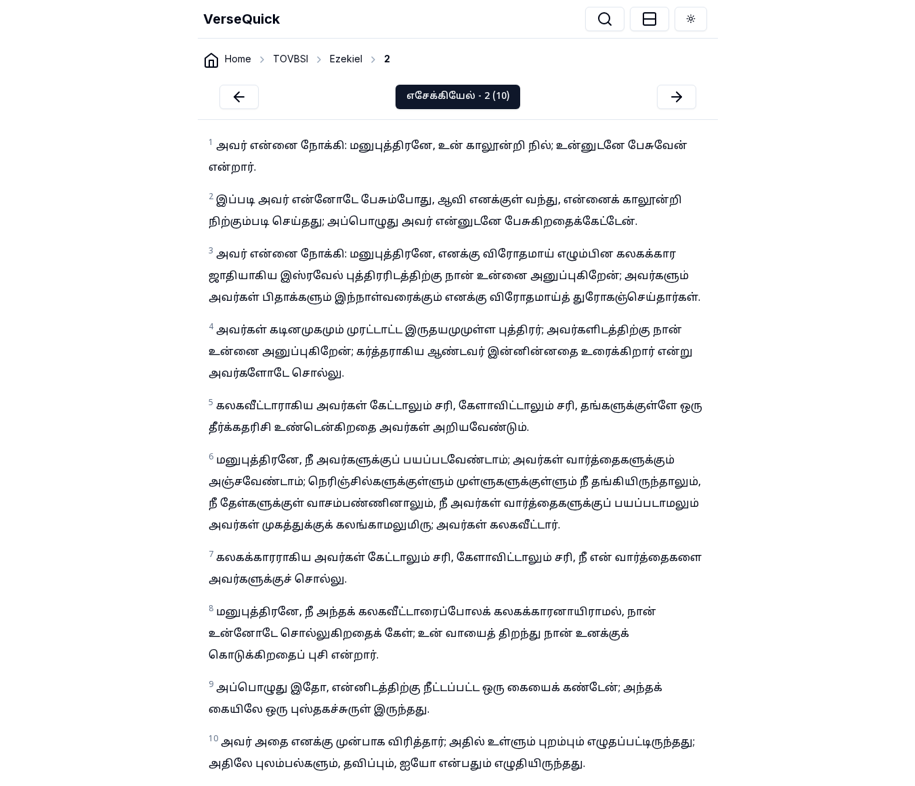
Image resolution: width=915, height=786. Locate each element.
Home (238, 58)
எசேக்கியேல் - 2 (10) (457, 96)
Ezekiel (346, 58)
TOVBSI (290, 58)
